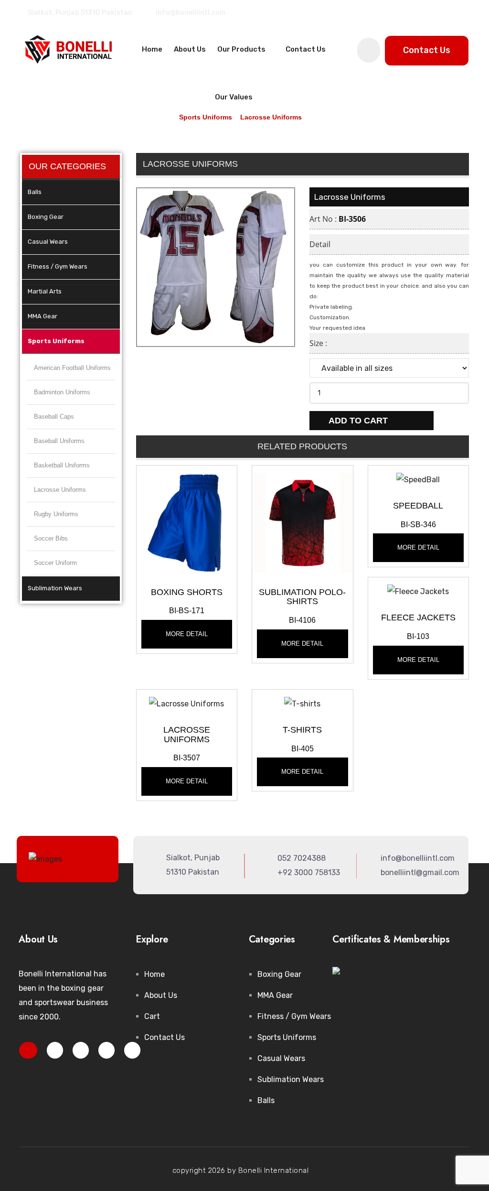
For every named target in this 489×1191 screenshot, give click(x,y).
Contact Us (306, 49)
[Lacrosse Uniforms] (187, 522)
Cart (152, 1016)
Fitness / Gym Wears (57, 266)
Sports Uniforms (56, 341)
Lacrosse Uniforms (60, 489)
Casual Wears (48, 241)
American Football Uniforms (72, 367)
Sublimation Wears (55, 588)
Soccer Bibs (51, 538)
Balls (35, 191)
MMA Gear (42, 316)
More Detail (187, 634)
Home (152, 49)
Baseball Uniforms (59, 440)
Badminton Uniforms (62, 392)
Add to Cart (359, 420)
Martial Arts (45, 291)
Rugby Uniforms (56, 514)
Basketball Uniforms (62, 465)
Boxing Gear (46, 216)
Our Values (234, 97)
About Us (190, 49)
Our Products (242, 49)
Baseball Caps (54, 416)
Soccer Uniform (55, 562)
